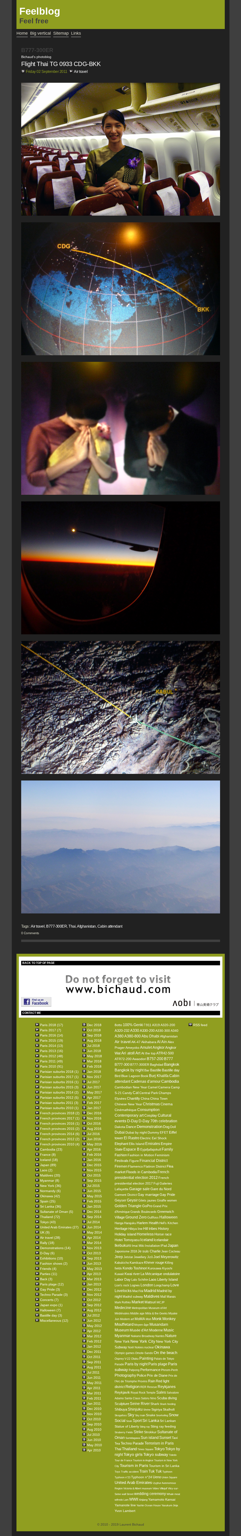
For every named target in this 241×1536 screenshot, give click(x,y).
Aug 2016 (94, 1129)
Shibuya (121, 1409)
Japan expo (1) (51, 1305)
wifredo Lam (122, 1499)
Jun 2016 (94, 1139)
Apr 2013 (94, 1274)
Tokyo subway (155, 1454)
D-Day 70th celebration (158, 1121)
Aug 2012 (94, 1310)
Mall (163, 1296)
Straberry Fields (124, 1432)
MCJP (161, 1302)
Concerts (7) (49, 1300)
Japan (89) (48, 1165)
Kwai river (132, 1274)
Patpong (134, 1370)
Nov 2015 (94, 1170)
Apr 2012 (94, 1331)
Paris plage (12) (52, 1284)
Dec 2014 (94, 1212)
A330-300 (162, 1030)
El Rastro (131, 1138)
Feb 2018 (94, 1066)
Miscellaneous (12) (54, 1320)
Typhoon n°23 (122, 1477)
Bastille (155, 1070)
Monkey (169, 1319)
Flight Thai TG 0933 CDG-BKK (61, 63)
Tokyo (159, 1449)
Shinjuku (135, 1409)
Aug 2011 (94, 1367)
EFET (164, 1132)
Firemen (121, 1166)
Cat (136, 1093)
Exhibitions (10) (51, 1258)
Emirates (152, 1144)
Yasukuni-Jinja (169, 1505)
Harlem (142, 1223)
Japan (173, 1245)
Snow (173, 1415)
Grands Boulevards (143, 1212)
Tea (117, 1443)
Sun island (150, 1438)
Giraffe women (167, 1200)
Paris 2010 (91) (51, 1066)
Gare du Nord (160, 1189)
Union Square (169, 1477)
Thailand (129, 1449)
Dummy (153, 1132)
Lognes (135, 1285)
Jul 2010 (93, 1435)
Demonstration (149, 1126)
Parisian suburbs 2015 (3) (59, 1087)
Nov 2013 (94, 1248)
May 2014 (94, 1232)
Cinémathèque (126, 1110)
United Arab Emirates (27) (59, 1227)
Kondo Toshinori (135, 1268)
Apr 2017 (94, 1097)
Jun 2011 (94, 1377)
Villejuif (163, 1488)
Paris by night (136, 1364)
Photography (125, 1375)
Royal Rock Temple (143, 1392)
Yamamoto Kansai (161, 1499)
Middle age (137, 1313)
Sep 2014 (94, 1217)
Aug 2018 (94, 1040)
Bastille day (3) (51, 1315)
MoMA (140, 1319)
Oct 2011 (93, 1357)
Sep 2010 (94, 1424)
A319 (156, 1025)
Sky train (140, 1415)
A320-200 (168, 1025)
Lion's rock (122, 1285)
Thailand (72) (50, 1217)
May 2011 (94, 1383)
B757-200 (155, 1059)
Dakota (120, 1127)
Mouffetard (124, 1324)
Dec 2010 (94, 1409)
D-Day (132, 1121)
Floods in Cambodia (141, 1172)
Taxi (175, 1438)
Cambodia (170, 1081)
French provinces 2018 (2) (60, 1113)
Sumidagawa (132, 1438)
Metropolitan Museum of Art (149, 1308)
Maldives (152, 1296)
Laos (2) (46, 1170)
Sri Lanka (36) (50, 1206)
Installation (152, 1245)
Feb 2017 (94, 1103)
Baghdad (156, 1064)
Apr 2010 (94, 1450)
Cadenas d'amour (146, 1081)
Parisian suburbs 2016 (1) (59, 1082)
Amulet (146, 1047)
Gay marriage (148, 1195)
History (163, 1228)
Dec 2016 (94, 1113)
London (147, 1285)
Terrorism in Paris (159, 1443)
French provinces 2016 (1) (60, 1123)
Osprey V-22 (122, 1358)
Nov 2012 (94, 1295)
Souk (129, 1421)
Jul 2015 (93, 1186)
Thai (72, 926)
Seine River (140, 1404)
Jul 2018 (93, 1046)
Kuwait (119, 1274)
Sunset (165, 1438)
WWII (133, 1499)
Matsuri (150, 1302)
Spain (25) (48, 1201)
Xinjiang (143, 1499)
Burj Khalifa (159, 1076)
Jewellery (140, 1257)
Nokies (139, 1347)
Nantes (160, 1336)
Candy (127, 1093)
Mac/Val (137, 1291)
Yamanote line (125, 1505)
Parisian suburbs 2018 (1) (59, 1072)
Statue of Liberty (127, 1426)
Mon (148, 1319)
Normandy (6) (50, 1191)
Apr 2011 (93, 1388)
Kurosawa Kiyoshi (160, 1268)
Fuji (156, 1183)
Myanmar (122, 1336)
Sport (137, 1421)
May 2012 (94, 1326)
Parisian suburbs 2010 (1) (59, 1108)
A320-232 (122, 1030)
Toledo (173, 1454)
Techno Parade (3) (54, 1295)
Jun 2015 (94, 1191)
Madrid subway (133, 1296)
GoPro (147, 1206)
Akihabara (148, 1042)
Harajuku (130, 1223)
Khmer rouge (154, 1262)
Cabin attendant (109, 926)
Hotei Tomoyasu (127, 1240)
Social (120, 1420)
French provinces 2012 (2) (60, 1139)
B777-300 (122, 1064)
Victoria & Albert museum (137, 1488)
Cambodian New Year (131, 1087)
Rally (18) (47, 1243)
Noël (131, 1347)
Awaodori (139, 1059)
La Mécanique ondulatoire (160, 1274)
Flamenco (135, 1166)
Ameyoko (132, 1047)
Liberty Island (167, 1279)
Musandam (158, 1324)
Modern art (127, 1319)
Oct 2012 (94, 1300)
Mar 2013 (94, 1279)
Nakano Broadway (143, 1336)
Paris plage (157, 1364)
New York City (142, 1341)
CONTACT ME (31, 1013)
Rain (151, 1381)
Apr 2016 (94, 1149)
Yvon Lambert (125, 1511)
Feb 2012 (94, 1341)
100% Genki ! (134, 1025)
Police (141, 1375)
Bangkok (171, 1064)
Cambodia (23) (51, 1149)
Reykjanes (167, 1387)
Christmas (151, 1104)
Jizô (150, 1257)
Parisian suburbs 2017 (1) (59, 1077)
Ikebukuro (123, 1245)
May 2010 (94, 1445)
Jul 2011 (93, 1372)
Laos (153, 1279)
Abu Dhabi (150, 1036)
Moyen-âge (141, 1324)
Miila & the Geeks (156, 1313)
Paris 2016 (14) (51, 1035)
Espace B (131, 1149)
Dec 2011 (94, 1352)
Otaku (135, 1358)
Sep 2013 (94, 1258)
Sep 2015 (94, 1180)
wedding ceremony (150, 1494)
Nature (171, 1336)
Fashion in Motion (141, 1155)
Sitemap (61, 33)
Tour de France (123, 1460)
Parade (119, 1364)
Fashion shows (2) (54, 1263)
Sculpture (122, 1404)
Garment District (126, 1195)
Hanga (119, 1223)
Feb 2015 (94, 1201)
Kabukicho (122, 1262)
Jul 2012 (93, 1315)
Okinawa (162, 1347)
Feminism (162, 1155)
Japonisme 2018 (126, 1251)
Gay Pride (167, 1195)
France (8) (48, 1154)
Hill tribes (150, 1228)
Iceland (146, 1240)
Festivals (122, 1161)
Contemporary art (129, 1115)
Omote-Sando (144, 1353)
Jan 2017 (94, 1108)
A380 (119, 1036)
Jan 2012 (94, 1346)
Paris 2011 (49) (51, 1061)
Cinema (167, 1104)
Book (144, 1076)
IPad (164, 1245)
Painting (146, 1358)
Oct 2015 (94, 1175)
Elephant (121, 1144)
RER (143, 1387)
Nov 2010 (94, 1414)
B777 (168, 1059)
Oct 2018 (94, 1030)
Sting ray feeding (163, 1426)
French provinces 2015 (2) (60, 1129)
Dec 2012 (94, 1289)
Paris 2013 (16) (51, 1051)
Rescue (152, 1387)
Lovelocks (123, 1291)
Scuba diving (167, 1398)
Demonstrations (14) (55, 1248)
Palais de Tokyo (164, 1358)
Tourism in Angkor (143, 1460)
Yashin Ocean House (149, 1505)
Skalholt (169, 1409)
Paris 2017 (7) (50, 1030)
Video (156, 1488)
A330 (134, 1030)
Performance (150, 1370)
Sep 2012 (94, 1305)
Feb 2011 (94, 1398)
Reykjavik (122, 1392)
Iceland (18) (49, 1160)
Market (138, 1302)
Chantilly (133, 1098)
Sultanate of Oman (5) (56, 1212)
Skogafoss (121, 1415)
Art (138, 1053)
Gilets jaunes (147, 1200)
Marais (171, 1296)
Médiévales (122, 1313)
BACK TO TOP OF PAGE (38, 963)
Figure (134, 1161)
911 (148, 1025)
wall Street (127, 1494)
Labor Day (123, 1279)
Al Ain (162, 1042)
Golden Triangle (128, 1206)
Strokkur (150, 1432)
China (145, 1098)
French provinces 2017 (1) (60, 1118)
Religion (132, 1386)
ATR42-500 (165, 1053)
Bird (117, 1076)
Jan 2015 (94, 1206)
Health (154, 1223)
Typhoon (167, 1471)
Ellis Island (137, 1144)
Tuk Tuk (155, 1471)
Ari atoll (128, 1053)
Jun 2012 (94, 1320)
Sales (161, 1392)
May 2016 (94, 1144)
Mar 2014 (94, 1243)
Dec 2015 (94, 1165)
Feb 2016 (94, 1154)
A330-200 (147, 1030)
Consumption (148, 1110)
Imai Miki (138, 1245)
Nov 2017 (94, 1077)
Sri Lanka (150, 1420)
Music (169, 1330)
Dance (131, 1127)
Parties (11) (48, 1274)
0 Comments (30, 933)
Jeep (119, 1257)
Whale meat (173, 1494)
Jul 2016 (93, 1134)
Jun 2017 (94, 1087)
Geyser (120, 1200)
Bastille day (171, 1070)
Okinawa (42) (50, 1196)
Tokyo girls (133, 1454)
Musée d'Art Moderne (146, 1330)
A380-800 (132, 1036)
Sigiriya (156, 1409)
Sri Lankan (168, 1421)
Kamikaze (136, 1262)
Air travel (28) (50, 1237)
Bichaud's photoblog (36, 57)
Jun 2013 (94, 1263)
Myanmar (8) (49, 1180)
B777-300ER (56, 926)
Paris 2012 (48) (51, 1056)
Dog (166, 1127)
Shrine (147, 1409)
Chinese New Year (128, 1104)
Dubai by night (136, 1132)
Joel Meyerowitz (166, 1257)
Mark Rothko (123, 1302)
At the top (148, 1053)
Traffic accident (130, 1471)
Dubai (120, 1132)
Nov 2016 (94, 1118)
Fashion (121, 1155)
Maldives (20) (50, 1175)
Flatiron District (155, 1166)
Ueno (157, 1477)
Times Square (145, 1449)
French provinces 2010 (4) (60, 1144)
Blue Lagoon (130, 1076)
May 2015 (94, 1196)
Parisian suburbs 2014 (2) (59, 1092)
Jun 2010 (94, 1440)
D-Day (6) (47, 1253)
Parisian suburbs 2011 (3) (59, 1103)
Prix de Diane (157, 1375)
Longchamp (162, 1285)
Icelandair (161, 1240)
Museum (122, 1330)
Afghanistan (86, 926)
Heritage (121, 1228)
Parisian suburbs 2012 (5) (59, 1097)
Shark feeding (168, 1404)
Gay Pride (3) (50, 1289)
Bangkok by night (129, 1070)
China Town (159, 1098)
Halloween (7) (50, 1310)
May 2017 (94, 1092)
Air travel (81, 72)
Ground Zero (136, 1217)
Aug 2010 (94, 1429)
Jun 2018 (94, 1051)
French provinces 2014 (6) (60, 1134)
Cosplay (150, 1115)
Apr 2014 (94, 1237)
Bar (146, 1070)
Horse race (163, 1234)
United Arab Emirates (133, 1482)
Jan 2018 (94, 1072)
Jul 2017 (93, 1082)
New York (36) (50, 1186)
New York (122, 1341)
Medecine (123, 1308)
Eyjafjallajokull (150, 1149)
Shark (154, 1404)
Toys (117, 1471)
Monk (157, 1319)
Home (22, 33)
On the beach (165, 1352)
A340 (174, 1030)
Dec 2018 (94, 1025)
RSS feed (200, 1025)
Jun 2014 (94, 1227)
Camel (152, 1087)
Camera (164, 1087)
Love (174, 1285)
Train (143, 1471)
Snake (150, 1415)
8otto (118, 1025)
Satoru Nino (148, 1398)
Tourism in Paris (134, 1465)
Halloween (168, 1217)
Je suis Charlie (149, 1251)
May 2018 (94, 1056)
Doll (173, 1127)
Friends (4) (48, 1269)
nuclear (149, 1347)
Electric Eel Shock (153, 1138)
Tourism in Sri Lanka (164, 1466)
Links (76, 33)
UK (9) (45, 1232)
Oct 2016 (94, 1123)
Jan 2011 (94, 1403)
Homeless (145, 1234)
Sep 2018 (94, 1035)
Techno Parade (132, 1443)
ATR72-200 (123, 1059)
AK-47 (136, 1042)
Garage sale (139, 1189)
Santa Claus (132, 1398)
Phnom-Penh (169, 1370)
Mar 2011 (94, 1393)
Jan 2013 (94, 1284)
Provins (142, 1381)
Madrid (150, 1290)
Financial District (154, 1161)
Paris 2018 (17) (51, 1025)
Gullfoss (153, 1217)
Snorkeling (162, 1415)
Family (167, 1149)
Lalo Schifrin (139, 1279)
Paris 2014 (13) (51, 1046)
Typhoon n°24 (141, 1477)
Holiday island (125, 1234)
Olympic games (124, 1353)
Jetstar (128, 1257)
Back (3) (46, 1279)
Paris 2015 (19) (51, 1040)
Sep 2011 (94, 1362)
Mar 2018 (94, 1061)
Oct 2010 (94, 1419)
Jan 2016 (94, 1160)
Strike (138, 1432)
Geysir (132, 1200)
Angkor (159, 1047)
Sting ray (145, 1426)
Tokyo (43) (48, 1222)
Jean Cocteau (170, 1251)
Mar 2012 (94, 1336)
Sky (131, 1415)
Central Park (148, 1093)
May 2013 (94, 1269)
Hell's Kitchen (168, 1223)
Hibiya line (135, 1228)
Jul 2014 (93, 1222)
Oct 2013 (94, 1253)
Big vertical (40, 33)
